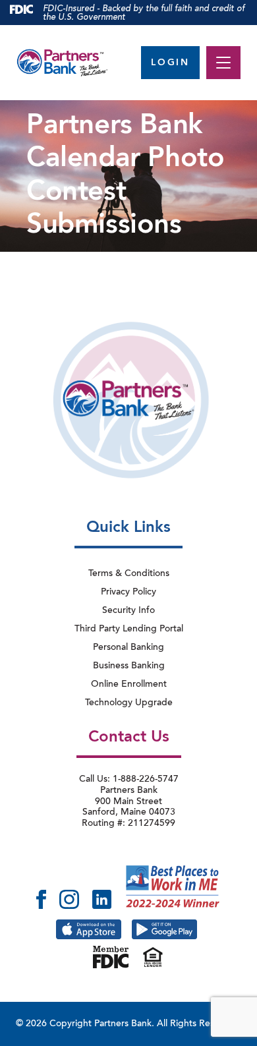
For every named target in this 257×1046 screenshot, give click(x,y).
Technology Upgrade (129, 703)
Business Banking (129, 666)
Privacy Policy (128, 592)
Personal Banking (128, 648)
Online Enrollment (129, 684)
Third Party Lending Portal (128, 629)
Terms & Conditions (128, 574)
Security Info (128, 611)
